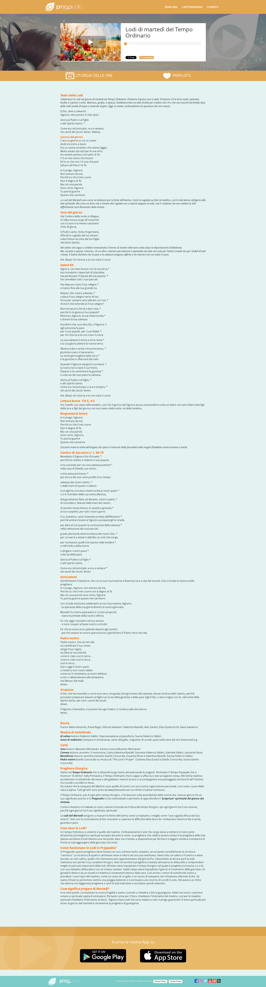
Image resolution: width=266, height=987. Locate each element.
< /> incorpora (146, 57)
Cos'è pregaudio (192, 6)
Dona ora (171, 6)
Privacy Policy (160, 981)
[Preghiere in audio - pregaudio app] (64, 7)
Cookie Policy (175, 981)
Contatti (212, 6)
